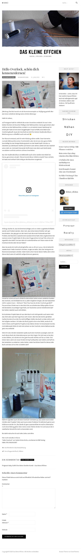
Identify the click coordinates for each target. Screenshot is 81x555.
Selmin (40, 247)
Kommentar (5, 485)
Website (4, 530)
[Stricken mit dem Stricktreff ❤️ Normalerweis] (64, 201)
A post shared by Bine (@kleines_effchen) (18, 222)
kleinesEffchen (23, 77)
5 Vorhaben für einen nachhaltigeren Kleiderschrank (66, 162)
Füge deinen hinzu (27, 460)
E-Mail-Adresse (5, 521)
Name (4, 514)
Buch (16, 451)
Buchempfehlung (8, 77)
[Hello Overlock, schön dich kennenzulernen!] (28, 94)
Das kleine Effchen (40, 52)
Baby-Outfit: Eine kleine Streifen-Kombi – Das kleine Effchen (28, 465)
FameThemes (75, 552)
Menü (6, 3)
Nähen (21, 451)
